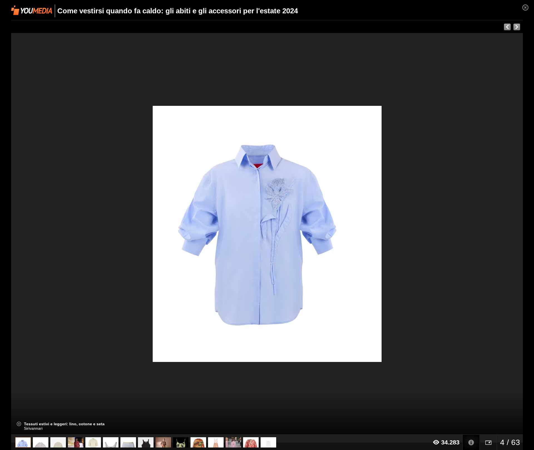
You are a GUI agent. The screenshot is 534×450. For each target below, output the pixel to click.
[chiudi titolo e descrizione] (19, 424)
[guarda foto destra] (318, 234)
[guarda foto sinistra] (62, 234)
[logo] (31, 10)
